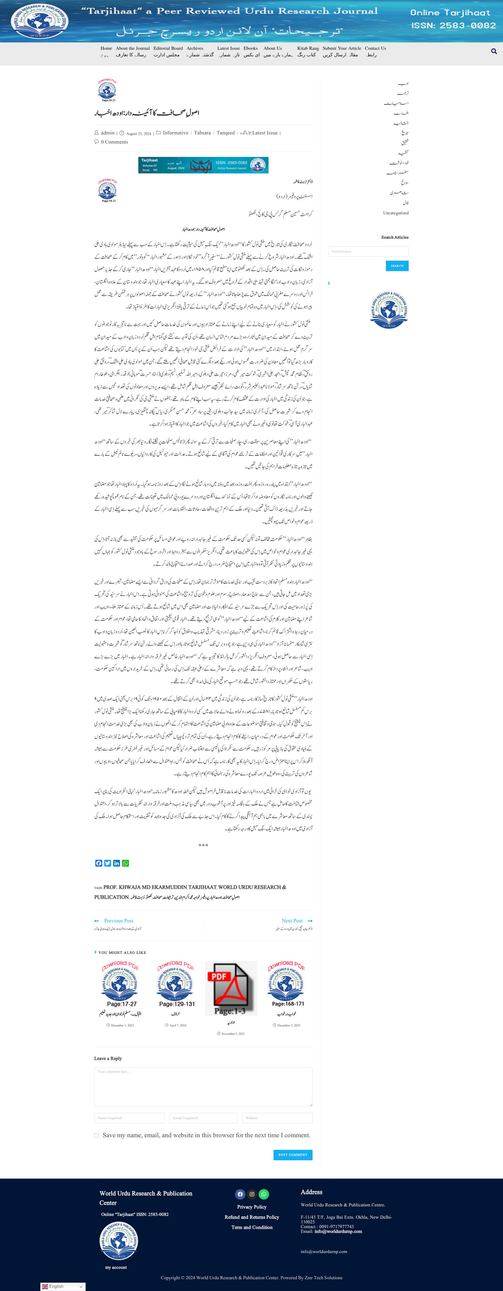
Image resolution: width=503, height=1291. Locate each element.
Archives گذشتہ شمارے (200, 51)
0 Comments (114, 142)
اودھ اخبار (216, 897)
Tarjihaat (202, 887)
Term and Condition (252, 1227)
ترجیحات (168, 897)
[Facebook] (240, 1194)
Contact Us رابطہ (375, 51)
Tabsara (202, 133)
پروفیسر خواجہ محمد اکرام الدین (191, 897)
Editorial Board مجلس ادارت (168, 51)
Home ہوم (106, 51)
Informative (175, 133)
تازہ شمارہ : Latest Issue (259, 133)
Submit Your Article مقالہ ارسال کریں (342, 51)
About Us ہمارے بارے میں (279, 51)
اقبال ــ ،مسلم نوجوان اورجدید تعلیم (120, 1014)
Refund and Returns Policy (252, 1217)
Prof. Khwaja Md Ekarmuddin (145, 887)
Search (397, 266)
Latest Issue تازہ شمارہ (228, 51)
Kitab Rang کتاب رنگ (308, 51)
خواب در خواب (286, 1014)
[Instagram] (252, 1194)
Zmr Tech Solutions (323, 1278)
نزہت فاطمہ (137, 897)
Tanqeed (226, 133)
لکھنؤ (149, 897)
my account (116, 1268)
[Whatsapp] (264, 1194)
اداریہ (231, 1022)
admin (107, 133)
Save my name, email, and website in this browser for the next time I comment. (206, 1135)
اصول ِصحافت (230, 897)
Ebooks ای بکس (252, 51)
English (55, 1286)
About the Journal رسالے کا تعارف (133, 51)
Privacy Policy (252, 1207)
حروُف (175, 1014)
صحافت (157, 897)
